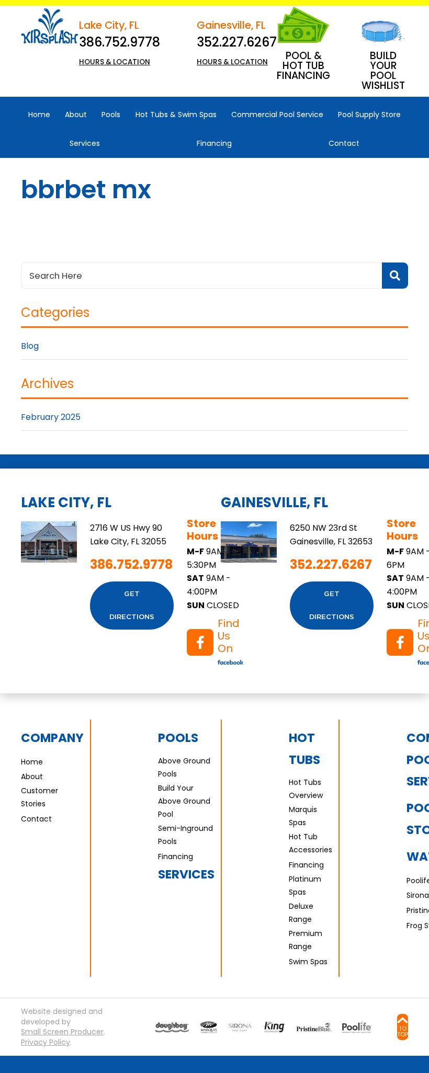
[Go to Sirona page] (240, 1027)
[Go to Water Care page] (274, 1027)
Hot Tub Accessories (310, 843)
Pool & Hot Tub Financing (303, 66)
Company (52, 737)
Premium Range (305, 940)
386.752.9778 (119, 42)
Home (32, 762)
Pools (178, 737)
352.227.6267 (237, 42)
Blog (30, 346)
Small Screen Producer (62, 1032)
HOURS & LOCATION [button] (114, 62)
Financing (175, 856)
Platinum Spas (305, 885)
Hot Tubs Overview (306, 789)
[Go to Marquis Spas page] (209, 1027)
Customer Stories (39, 797)
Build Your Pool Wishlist (383, 70)
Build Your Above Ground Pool (184, 801)
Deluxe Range (301, 912)
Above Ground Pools (184, 767)
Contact (36, 819)
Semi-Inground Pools (185, 835)
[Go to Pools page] (171, 1027)
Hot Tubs (304, 748)
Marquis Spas (303, 816)
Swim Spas (308, 961)
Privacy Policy (45, 1042)
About (32, 776)
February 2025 (51, 417)
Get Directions (131, 605)
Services (186, 874)
